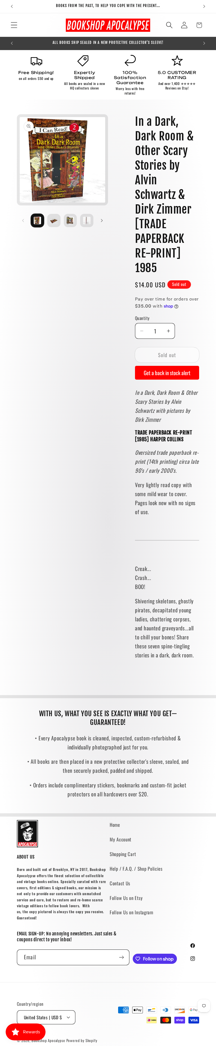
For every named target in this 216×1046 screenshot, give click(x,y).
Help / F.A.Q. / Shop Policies (136, 868)
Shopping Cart (123, 853)
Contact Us (120, 883)
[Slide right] (102, 220)
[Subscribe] (121, 957)
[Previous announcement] (12, 6)
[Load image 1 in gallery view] (37, 220)
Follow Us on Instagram (131, 912)
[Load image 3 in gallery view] (70, 220)
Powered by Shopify (81, 1040)
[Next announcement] (204, 6)
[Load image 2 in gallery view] (53, 220)
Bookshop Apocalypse (48, 1040)
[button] (14, 25)
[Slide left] (23, 220)
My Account (120, 839)
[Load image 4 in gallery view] (86, 220)
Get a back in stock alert (167, 373)
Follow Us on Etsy (126, 897)
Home (115, 824)
